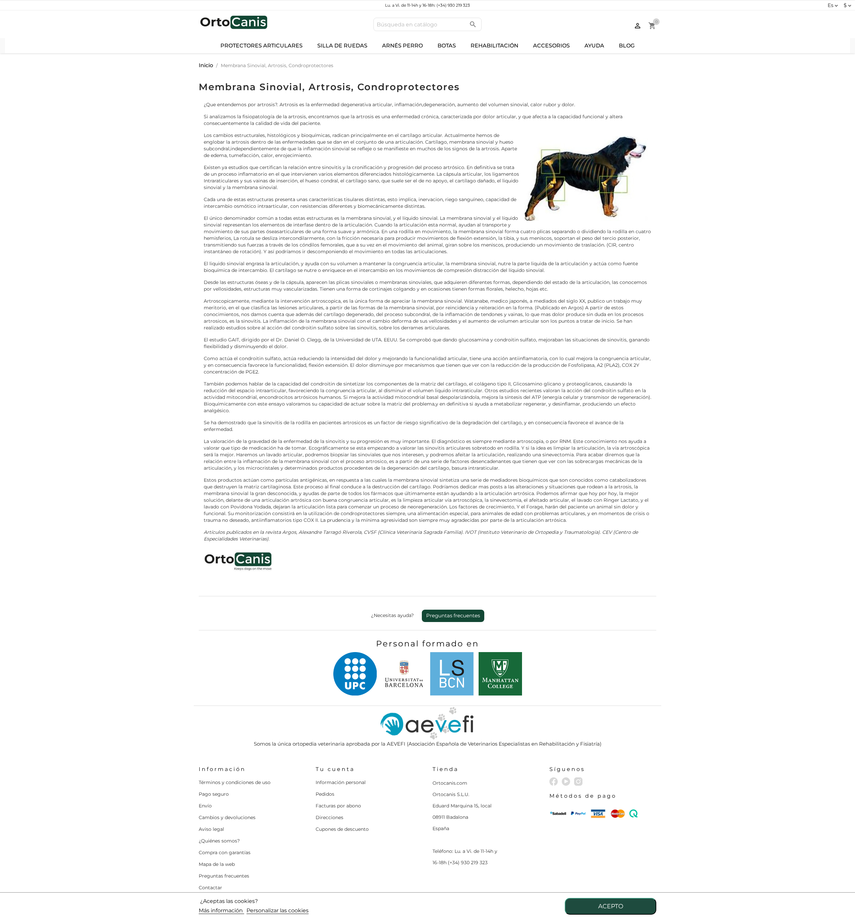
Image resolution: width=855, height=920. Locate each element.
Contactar (210, 888)
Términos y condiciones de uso (235, 782)
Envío (205, 806)
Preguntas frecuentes (453, 615)
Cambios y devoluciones (227, 817)
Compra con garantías (224, 853)
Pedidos (325, 794)
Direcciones (329, 817)
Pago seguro (214, 794)
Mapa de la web (217, 864)
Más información (221, 910)
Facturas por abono (338, 806)
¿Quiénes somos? (219, 841)
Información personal (341, 782)
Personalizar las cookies (277, 910)
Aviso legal (211, 829)
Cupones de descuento (342, 829)
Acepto (610, 906)
